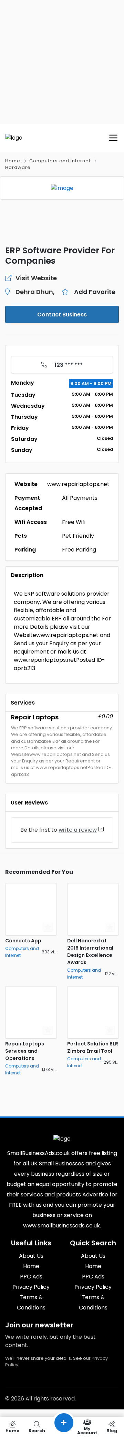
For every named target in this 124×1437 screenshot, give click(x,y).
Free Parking (79, 550)
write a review (78, 830)
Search (37, 1430)
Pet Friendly (78, 536)
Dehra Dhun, (35, 291)
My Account (87, 1430)
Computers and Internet (60, 161)
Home (12, 161)
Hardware (18, 167)
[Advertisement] (62, 62)
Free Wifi (73, 522)
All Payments (79, 498)
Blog (111, 1430)
